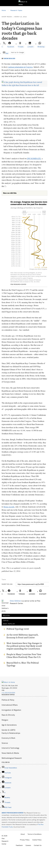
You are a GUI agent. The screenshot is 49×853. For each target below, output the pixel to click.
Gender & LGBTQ (8, 730)
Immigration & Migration (11, 710)
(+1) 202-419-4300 (8, 693)
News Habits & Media (10, 753)
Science (5, 743)
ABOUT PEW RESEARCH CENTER (12, 813)
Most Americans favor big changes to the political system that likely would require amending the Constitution (24, 646)
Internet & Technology (10, 748)
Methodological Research (12, 758)
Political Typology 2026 (18, 628)
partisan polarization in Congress (20, 67)
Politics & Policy (8, 700)
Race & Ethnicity (8, 715)
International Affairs (9, 705)
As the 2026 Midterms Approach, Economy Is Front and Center (23, 636)
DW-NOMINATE (34, 158)
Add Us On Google (17, 52)
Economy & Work (8, 738)
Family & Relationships (11, 733)
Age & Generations (9, 725)
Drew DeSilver (9, 59)
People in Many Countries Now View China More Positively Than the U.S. (24, 655)
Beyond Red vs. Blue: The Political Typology (23, 664)
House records (9, 506)
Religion (5, 720)
